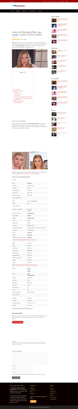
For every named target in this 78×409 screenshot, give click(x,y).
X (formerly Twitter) (31, 302)
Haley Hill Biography (38, 342)
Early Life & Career (16, 89)
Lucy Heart (30, 173)
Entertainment (32, 10)
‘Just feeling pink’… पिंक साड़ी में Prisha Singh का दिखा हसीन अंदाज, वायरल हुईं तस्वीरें (62, 30)
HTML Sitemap (53, 397)
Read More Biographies (17, 322)
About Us (48, 1)
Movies (39, 10)
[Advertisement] (30, 21)
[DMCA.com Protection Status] (33, 402)
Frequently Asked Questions (18, 101)
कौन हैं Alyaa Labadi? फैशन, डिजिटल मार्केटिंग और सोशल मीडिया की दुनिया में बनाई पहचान (62, 35)
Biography (18, 10)
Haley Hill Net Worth (39, 343)
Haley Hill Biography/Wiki (18, 91)
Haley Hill (14, 342)
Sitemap (66, 1)
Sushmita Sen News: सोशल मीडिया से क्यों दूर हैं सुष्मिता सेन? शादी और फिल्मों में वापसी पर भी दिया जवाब (62, 25)
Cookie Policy (53, 391)
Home (12, 10)
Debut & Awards (17, 93)
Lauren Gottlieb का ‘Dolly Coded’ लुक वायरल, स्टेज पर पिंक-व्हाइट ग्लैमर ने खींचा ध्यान (62, 40)
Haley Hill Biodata (31, 342)
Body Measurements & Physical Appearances (23, 98)
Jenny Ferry (23, 173)
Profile (16, 92)
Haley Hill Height (23, 343)
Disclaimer (62, 1)
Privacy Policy (54, 1)
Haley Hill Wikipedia (18, 344)
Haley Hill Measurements (31, 343)
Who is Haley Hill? (18, 102)
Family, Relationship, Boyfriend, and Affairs (23, 96)
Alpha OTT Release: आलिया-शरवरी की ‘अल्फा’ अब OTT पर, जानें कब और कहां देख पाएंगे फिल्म (62, 19)
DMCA (58, 1)
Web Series (24, 10)
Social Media (17, 99)
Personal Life (17, 95)
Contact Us (44, 1)
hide (24, 72)
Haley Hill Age (25, 342)
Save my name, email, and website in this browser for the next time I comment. (29, 374)
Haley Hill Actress (20, 342)
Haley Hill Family (17, 343)
